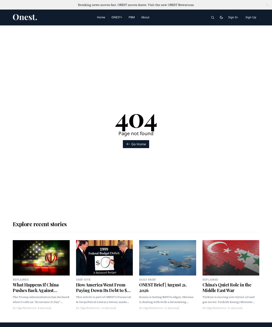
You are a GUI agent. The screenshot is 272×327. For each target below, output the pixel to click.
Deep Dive (83, 279)
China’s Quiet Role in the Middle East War (227, 287)
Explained (21, 279)
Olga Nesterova (26, 308)
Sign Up (251, 17)
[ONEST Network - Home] (50, 17)
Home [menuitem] (101, 17)
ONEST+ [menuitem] (117, 17)
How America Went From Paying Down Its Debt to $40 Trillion (104, 290)
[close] (267, 5)
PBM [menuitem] (132, 17)
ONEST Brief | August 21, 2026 (162, 287)
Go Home (138, 144)
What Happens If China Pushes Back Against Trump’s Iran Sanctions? (37, 290)
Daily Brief (147, 279)
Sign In (233, 17)
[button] (212, 17)
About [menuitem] (145, 17)
